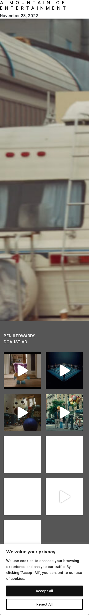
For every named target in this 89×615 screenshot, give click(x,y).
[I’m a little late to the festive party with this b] (22, 370)
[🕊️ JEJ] (22, 538)
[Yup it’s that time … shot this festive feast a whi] (22, 412)
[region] (44, 579)
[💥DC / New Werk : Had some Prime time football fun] (64, 496)
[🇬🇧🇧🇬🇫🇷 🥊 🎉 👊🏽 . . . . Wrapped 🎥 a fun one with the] (22, 496)
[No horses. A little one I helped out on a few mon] (64, 412)
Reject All (44, 604)
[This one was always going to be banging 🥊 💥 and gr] (64, 370)
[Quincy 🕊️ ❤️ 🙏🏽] (22, 454)
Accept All (44, 591)
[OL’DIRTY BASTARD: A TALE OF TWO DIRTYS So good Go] (64, 454)
